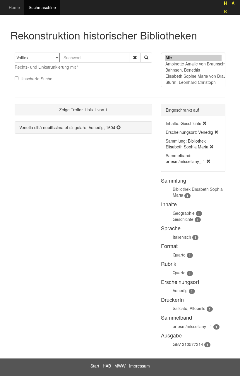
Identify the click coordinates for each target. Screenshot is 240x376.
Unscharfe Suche (36, 79)
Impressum (139, 366)
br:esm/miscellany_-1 (192, 326)
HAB (107, 366)
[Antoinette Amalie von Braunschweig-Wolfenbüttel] (193, 64)
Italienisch (182, 237)
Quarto (179, 255)
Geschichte (183, 219)
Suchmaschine (42, 7)
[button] (135, 58)
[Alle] (193, 58)
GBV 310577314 (188, 344)
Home (14, 7)
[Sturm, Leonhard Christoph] (193, 82)
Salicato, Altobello (189, 308)
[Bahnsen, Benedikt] (193, 70)
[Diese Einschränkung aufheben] (205, 123)
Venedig (180, 290)
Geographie (184, 213)
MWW (120, 366)
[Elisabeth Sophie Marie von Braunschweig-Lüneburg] (193, 76)
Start (94, 366)
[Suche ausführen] (146, 58)
